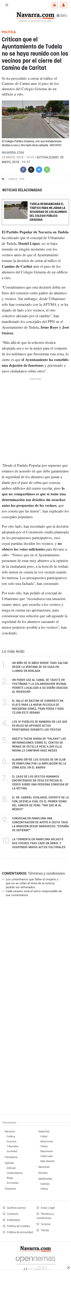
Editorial (11, 1168)
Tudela (12, 179)
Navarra (10, 1131)
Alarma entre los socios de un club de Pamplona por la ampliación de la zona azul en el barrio (39, 763)
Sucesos (12, 1141)
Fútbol (43, 1136)
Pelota (44, 1146)
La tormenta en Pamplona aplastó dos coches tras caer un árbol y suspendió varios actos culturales (38, 843)
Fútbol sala (46, 1156)
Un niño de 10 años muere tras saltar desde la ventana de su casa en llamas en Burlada (40, 667)
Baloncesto (46, 1141)
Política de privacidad (20, 1232)
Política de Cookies (18, 1226)
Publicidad (13, 1220)
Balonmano (46, 1151)
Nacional (43, 1167)
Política (11, 1136)
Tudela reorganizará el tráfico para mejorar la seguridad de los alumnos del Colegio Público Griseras (48, 212)
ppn (21, 179)
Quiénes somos (16, 1208)
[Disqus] (35, 954)
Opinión (9, 1163)
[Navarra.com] (35, 15)
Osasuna (10, 1188)
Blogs (10, 1177)
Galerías (45, 1183)
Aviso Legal (48, 1208)
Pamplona (11, 1157)
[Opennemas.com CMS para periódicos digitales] (35, 1263)
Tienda (45, 1230)
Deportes (44, 1131)
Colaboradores (15, 1172)
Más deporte (47, 1161)
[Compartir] (23, 169)
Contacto (12, 1214)
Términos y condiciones (46, 873)
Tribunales (13, 1146)
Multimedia (45, 1179)
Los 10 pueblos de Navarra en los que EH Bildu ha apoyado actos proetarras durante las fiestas (39, 725)
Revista (43, 1173)
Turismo (45, 1224)
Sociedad (12, 1151)
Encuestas (13, 1182)
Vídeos (44, 1188)
